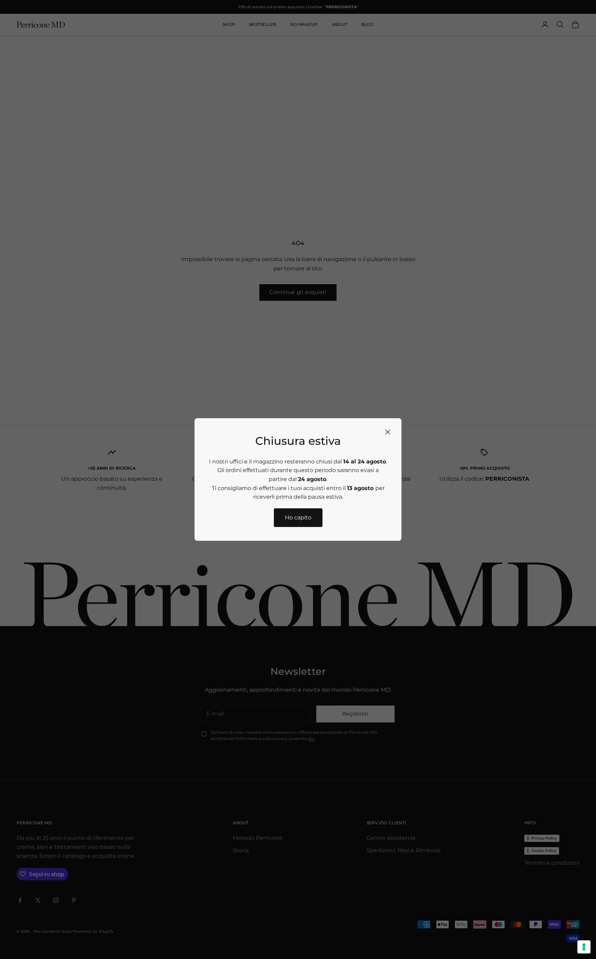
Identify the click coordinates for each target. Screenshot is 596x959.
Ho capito (298, 517)
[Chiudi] (388, 432)
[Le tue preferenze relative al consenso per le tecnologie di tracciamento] (583, 946)
